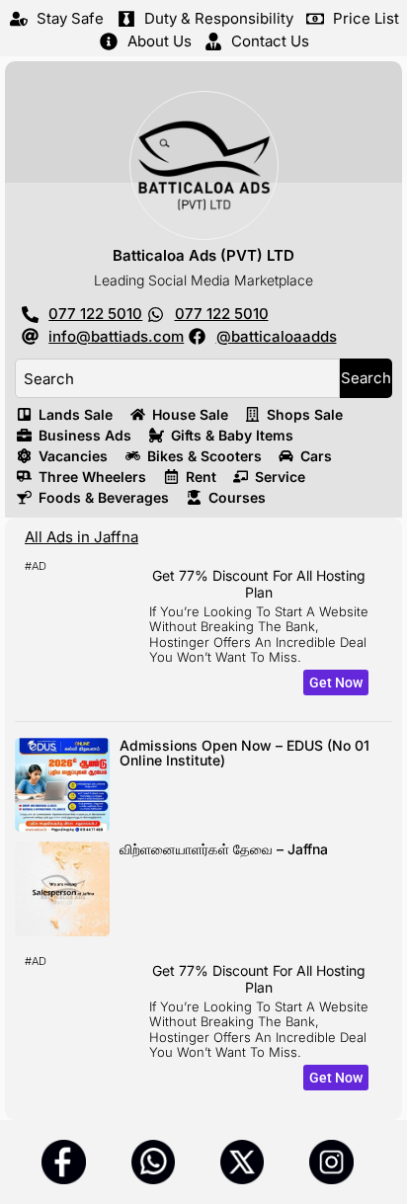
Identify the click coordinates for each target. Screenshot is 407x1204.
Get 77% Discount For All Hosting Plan (259, 584)
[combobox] (177, 378)
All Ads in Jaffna (81, 536)
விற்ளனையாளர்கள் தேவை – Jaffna (224, 849)
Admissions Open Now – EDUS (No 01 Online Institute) (244, 752)
